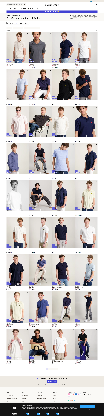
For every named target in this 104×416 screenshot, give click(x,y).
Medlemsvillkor (24, 401)
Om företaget (39, 395)
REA (18, 8)
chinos (76, 17)
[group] (95, 30)
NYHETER (14, 8)
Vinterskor (54, 398)
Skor (53, 403)
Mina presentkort (9, 403)
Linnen (21, 23)
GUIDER (36, 8)
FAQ (7, 401)
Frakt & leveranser (9, 395)
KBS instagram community (42, 398)
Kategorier (8, 15)
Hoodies (54, 401)
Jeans (54, 400)
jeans (74, 17)
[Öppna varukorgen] (97, 4)
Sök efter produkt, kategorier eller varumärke (14, 4)
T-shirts (11, 23)
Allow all (87, 406)
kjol (80, 17)
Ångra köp (8, 400)
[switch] (38, 414)
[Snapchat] (90, 394)
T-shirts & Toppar (14, 15)
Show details (63, 413)
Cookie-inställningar (25, 400)
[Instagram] (86, 394)
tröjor (94, 17)
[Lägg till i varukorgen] (18, 62)
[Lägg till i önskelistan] (27, 33)
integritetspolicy (64, 384)
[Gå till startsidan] (52, 5)
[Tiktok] (88, 394)
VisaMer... (71, 18)
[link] (52, 5)
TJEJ (10, 8)
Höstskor (54, 395)
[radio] (93, 30)
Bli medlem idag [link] (52, 381)
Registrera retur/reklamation (11, 398)
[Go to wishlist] (94, 4)
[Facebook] (84, 394)
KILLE (7, 8)
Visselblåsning (24, 398)
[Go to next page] (57, 369)
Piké (19, 15)
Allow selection (88, 409)
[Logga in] (91, 5)
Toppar (26, 23)
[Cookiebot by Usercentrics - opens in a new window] (14, 414)
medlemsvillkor (57, 384)
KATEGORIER (30, 8)
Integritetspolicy (25, 395)
